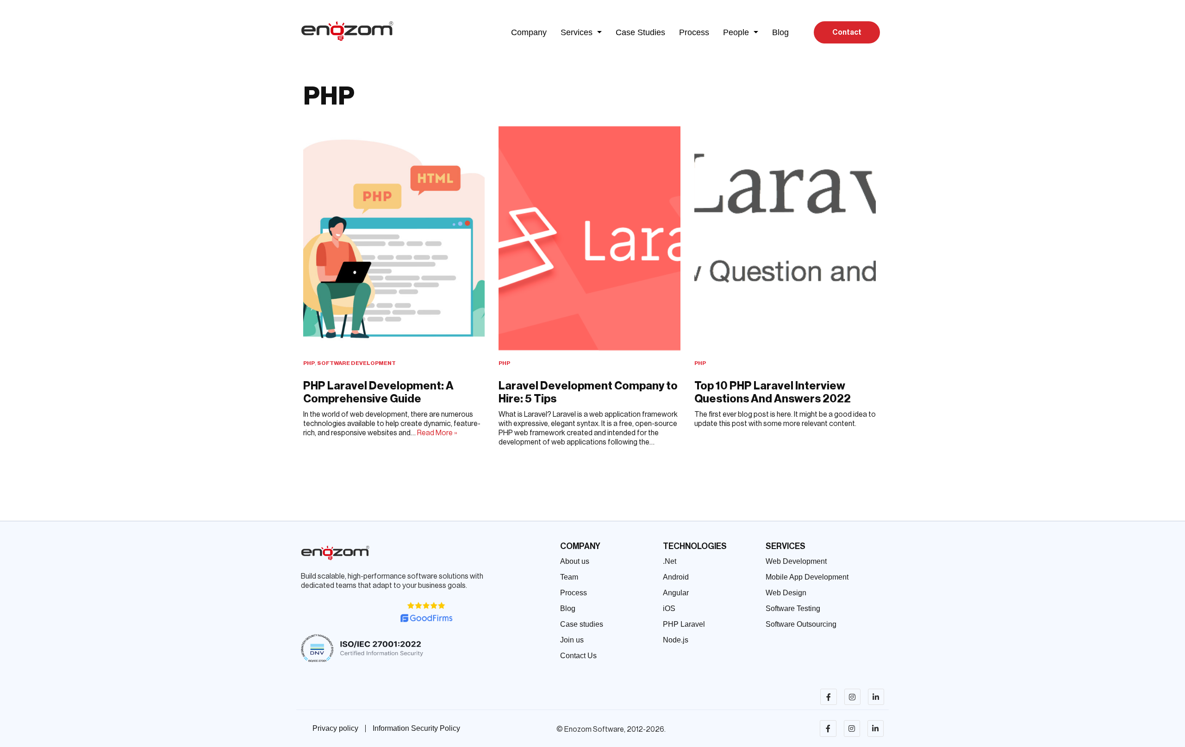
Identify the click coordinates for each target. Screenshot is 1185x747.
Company (529, 32)
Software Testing (793, 608)
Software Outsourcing (801, 624)
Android (676, 577)
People (736, 32)
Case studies (581, 624)
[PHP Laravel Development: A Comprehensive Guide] (394, 238)
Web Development (796, 561)
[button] (581, 32)
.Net (669, 561)
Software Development (356, 363)
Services (576, 32)
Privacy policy (335, 728)
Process (694, 32)
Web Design (786, 593)
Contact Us (578, 656)
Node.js (675, 640)
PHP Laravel (684, 624)
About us (574, 561)
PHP (309, 363)
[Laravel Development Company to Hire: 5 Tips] (589, 238)
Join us (572, 640)
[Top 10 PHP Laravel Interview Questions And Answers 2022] (785, 238)
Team (569, 577)
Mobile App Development (807, 577)
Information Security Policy (416, 728)
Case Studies (640, 32)
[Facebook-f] (828, 697)
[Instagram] (852, 697)
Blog (780, 32)
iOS (669, 608)
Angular (676, 593)
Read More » (437, 433)
